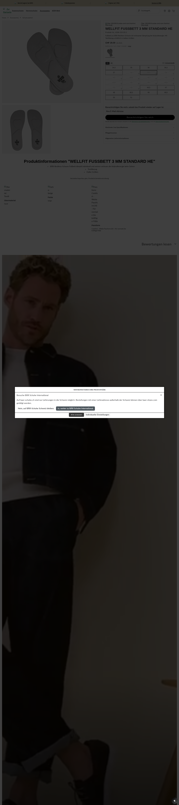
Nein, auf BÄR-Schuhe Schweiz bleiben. (36, 408)
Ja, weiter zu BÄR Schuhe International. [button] (75, 408)
